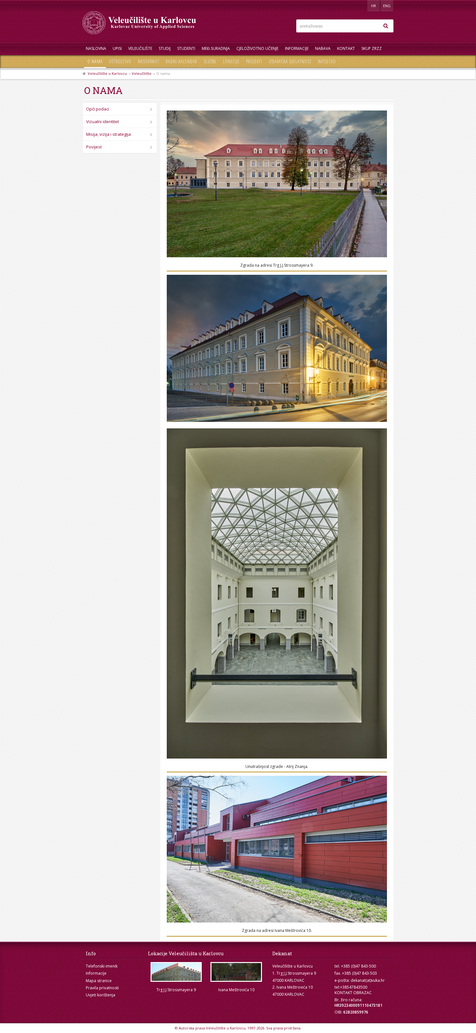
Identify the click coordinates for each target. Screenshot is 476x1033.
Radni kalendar (181, 61)
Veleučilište (140, 48)
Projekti (254, 61)
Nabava (323, 48)
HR (373, 5)
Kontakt (346, 48)
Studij (165, 48)
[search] (385, 26)
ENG (387, 5)
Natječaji (327, 61)
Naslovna (96, 48)
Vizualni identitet (102, 121)
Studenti (186, 48)
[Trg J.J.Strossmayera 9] (176, 972)
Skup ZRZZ (371, 48)
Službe (210, 61)
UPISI (117, 48)
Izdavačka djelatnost (290, 61)
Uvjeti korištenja (100, 995)
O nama (95, 61)
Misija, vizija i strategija (108, 134)
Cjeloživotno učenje (257, 48)
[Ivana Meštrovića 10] (236, 972)
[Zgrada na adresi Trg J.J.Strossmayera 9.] (277, 184)
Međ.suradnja (216, 48)
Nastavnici (148, 61)
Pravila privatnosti (102, 988)
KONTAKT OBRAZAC (353, 992)
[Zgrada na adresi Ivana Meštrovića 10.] (277, 849)
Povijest (94, 147)
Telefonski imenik (102, 966)
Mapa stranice (99, 980)
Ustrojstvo (120, 61)
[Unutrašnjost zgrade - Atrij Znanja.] (277, 593)
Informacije (297, 48)
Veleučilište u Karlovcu (107, 73)
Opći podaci (97, 109)
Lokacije (231, 61)
